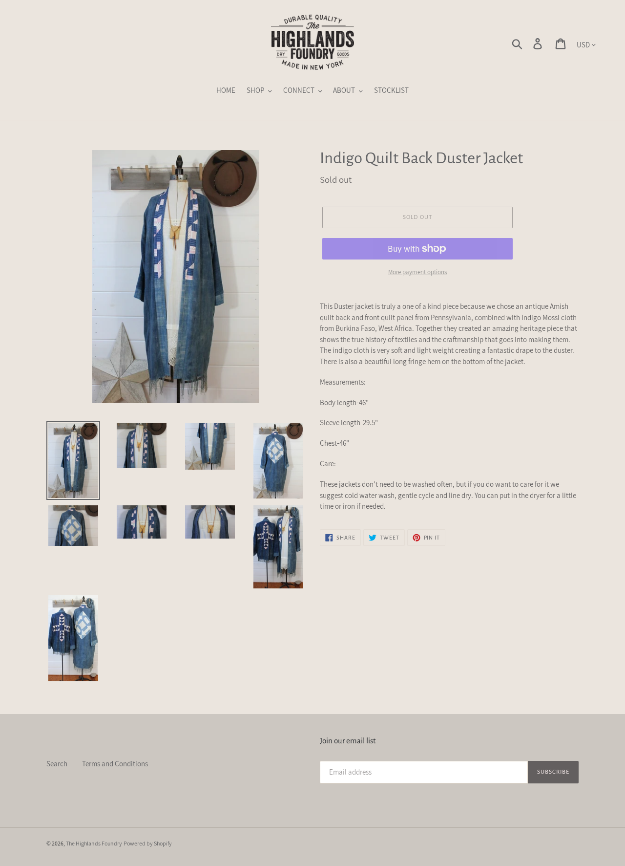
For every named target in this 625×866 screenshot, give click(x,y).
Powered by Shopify (148, 843)
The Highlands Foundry (94, 843)
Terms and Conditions (115, 763)
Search (56, 763)
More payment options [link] (417, 272)
